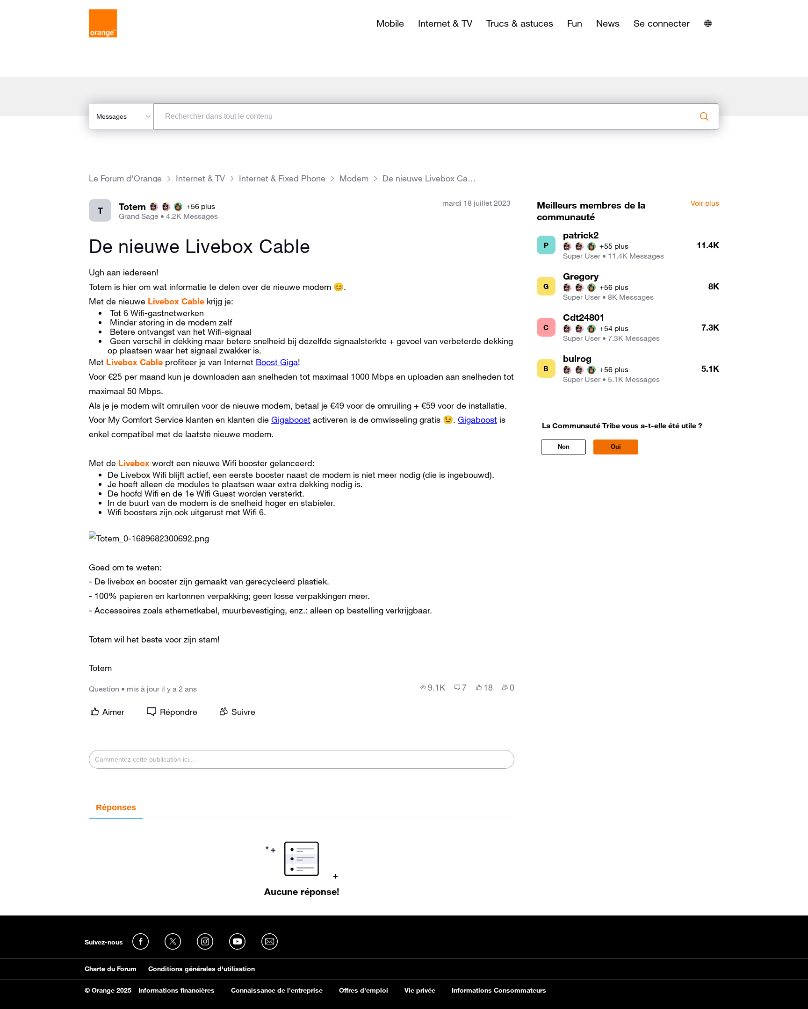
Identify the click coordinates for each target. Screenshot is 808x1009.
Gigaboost (290, 419)
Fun (574, 23)
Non (564, 446)
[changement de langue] (708, 23)
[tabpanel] (301, 858)
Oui (616, 446)
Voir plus (705, 203)
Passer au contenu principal (50, 7)
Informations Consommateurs (499, 990)
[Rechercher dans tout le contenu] (704, 116)
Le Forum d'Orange (125, 178)
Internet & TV (445, 23)
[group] (432, 687)
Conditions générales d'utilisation (201, 969)
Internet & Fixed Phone (282, 178)
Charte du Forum (111, 969)
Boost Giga (277, 362)
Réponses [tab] (116, 807)
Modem (353, 178)
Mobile (390, 23)
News (608, 23)
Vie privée (419, 990)
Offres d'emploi (363, 990)
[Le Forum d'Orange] (103, 23)
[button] (149, 538)
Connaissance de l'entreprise (277, 990)
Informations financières (176, 990)
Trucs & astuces (519, 23)
